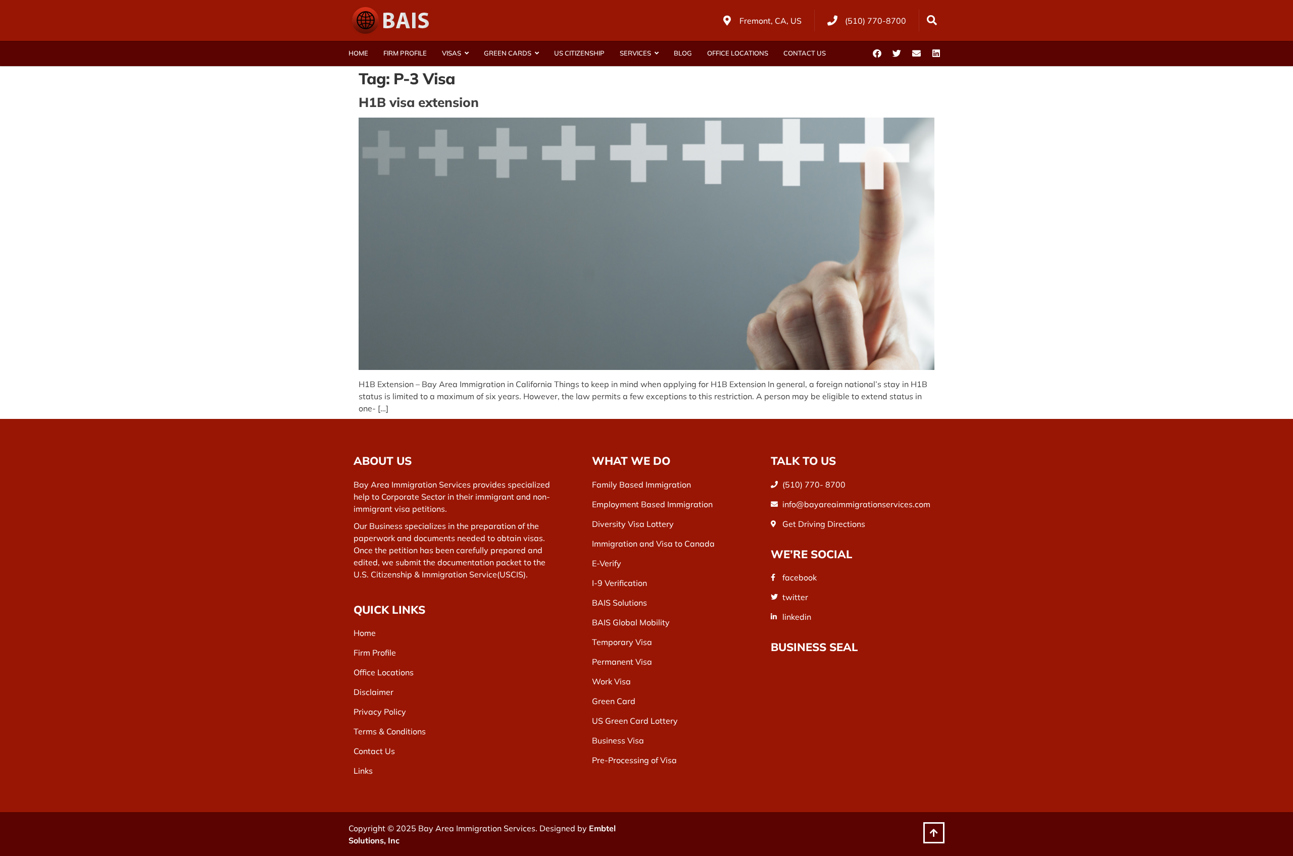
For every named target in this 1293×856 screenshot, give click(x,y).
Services (635, 53)
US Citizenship (579, 53)
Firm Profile (405, 53)
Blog (683, 53)
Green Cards (507, 53)
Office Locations (737, 53)
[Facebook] (876, 53)
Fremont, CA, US (770, 21)
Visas (451, 53)
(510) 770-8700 (875, 21)
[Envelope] (916, 53)
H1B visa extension (419, 102)
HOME (358, 53)
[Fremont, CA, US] (727, 21)
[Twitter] (896, 53)
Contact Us (804, 53)
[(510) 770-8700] (832, 21)
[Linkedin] (935, 53)
